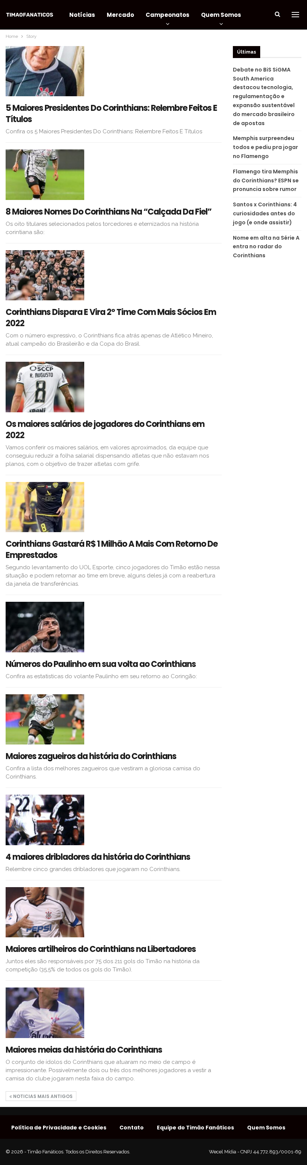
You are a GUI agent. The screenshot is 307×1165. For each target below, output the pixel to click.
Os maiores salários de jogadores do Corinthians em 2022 (105, 429)
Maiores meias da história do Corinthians (84, 1050)
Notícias (82, 15)
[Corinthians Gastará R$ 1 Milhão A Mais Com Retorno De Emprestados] (45, 507)
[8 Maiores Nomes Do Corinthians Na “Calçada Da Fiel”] (45, 174)
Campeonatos (167, 15)
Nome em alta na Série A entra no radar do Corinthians (266, 247)
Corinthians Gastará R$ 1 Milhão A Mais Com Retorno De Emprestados (112, 549)
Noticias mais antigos (42, 1096)
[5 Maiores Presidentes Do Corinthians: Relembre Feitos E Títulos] (45, 71)
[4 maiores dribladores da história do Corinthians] (45, 820)
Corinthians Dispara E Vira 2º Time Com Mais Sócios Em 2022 (111, 317)
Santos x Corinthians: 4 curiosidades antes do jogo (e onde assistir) (265, 213)
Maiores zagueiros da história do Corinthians (91, 756)
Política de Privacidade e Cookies (58, 1127)
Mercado (120, 15)
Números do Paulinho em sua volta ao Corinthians (101, 664)
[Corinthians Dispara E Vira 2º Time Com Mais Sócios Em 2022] (45, 275)
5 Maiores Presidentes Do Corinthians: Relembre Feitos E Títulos (111, 113)
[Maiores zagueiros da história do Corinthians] (45, 719)
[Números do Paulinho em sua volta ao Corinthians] (45, 627)
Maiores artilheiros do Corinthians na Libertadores (101, 949)
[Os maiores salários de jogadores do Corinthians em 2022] (45, 387)
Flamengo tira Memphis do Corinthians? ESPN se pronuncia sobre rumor (266, 180)
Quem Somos (221, 15)
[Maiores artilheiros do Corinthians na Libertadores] (45, 912)
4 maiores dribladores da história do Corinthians (98, 857)
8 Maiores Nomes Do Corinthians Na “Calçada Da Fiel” (109, 212)
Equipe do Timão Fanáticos (195, 1127)
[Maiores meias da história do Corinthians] (45, 1012)
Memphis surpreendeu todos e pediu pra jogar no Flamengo (265, 147)
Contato (131, 1127)
